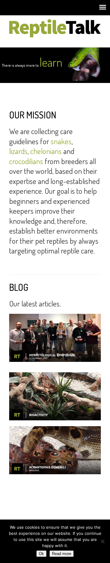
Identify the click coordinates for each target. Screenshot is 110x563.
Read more (61, 553)
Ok (41, 553)
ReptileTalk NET (55, 28)
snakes (61, 141)
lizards (18, 151)
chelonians (46, 151)
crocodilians (26, 161)
